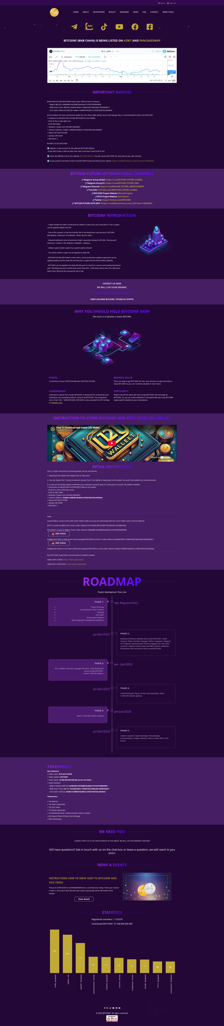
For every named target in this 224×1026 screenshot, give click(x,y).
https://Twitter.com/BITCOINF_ (117, 200)
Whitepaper (99, 12)
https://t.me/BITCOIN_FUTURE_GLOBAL (124, 179)
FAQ (144, 12)
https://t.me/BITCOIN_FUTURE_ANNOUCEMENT (122, 186)
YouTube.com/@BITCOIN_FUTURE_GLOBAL (117, 190)
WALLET (112, 12)
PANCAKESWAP (150, 40)
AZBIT (128, 40)
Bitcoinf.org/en (125, 193)
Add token (60, 533)
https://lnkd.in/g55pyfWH (76, 564)
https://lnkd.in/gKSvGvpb (73, 560)
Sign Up (172, 3)
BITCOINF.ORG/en (87, 156)
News (135, 12)
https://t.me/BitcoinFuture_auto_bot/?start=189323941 (133, 161)
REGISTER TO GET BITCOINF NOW (112, 293)
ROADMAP (124, 12)
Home (76, 12)
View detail (84, 899)
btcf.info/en (123, 196)
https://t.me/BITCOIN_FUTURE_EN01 (122, 183)
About (86, 12)
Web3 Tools (168, 12)
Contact (154, 12)
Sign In (163, 3)
